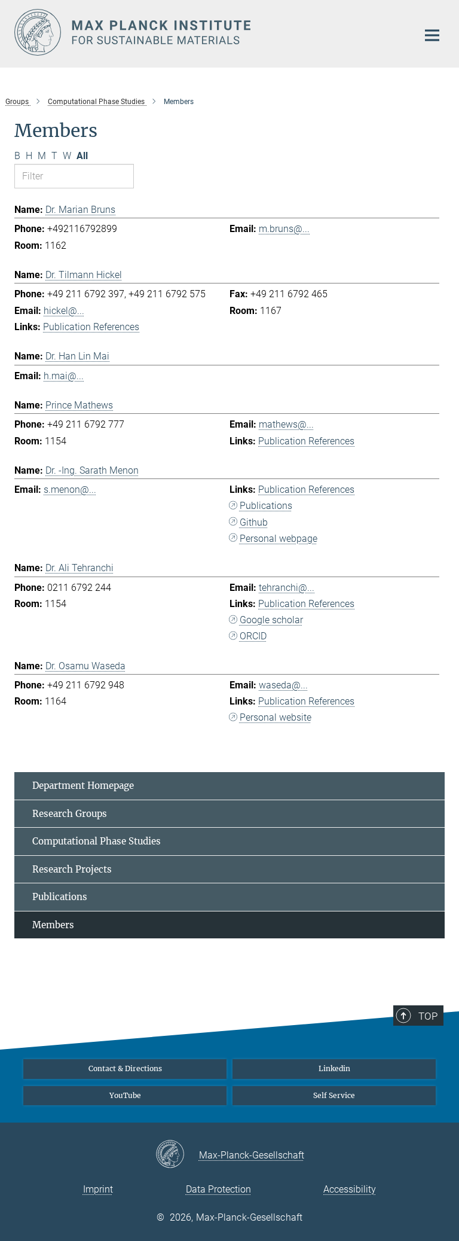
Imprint (98, 1189)
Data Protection (218, 1189)
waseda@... (283, 685)
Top (427, 1016)
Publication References (91, 327)
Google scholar (271, 620)
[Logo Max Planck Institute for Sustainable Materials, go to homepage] (208, 32)
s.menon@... (70, 489)
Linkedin (334, 1068)
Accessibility (349, 1189)
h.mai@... (64, 376)
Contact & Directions (125, 1068)
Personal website (275, 717)
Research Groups (69, 813)
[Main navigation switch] (432, 35)
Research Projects (72, 869)
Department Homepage (83, 785)
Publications (266, 505)
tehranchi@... (286, 587)
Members (53, 925)
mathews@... (286, 424)
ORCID (253, 636)
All (82, 155)
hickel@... (64, 310)
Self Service (334, 1095)
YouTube (125, 1095)
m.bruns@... (284, 228)
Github (254, 522)
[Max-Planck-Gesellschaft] (177, 1155)
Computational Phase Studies (96, 841)
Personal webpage (278, 538)
